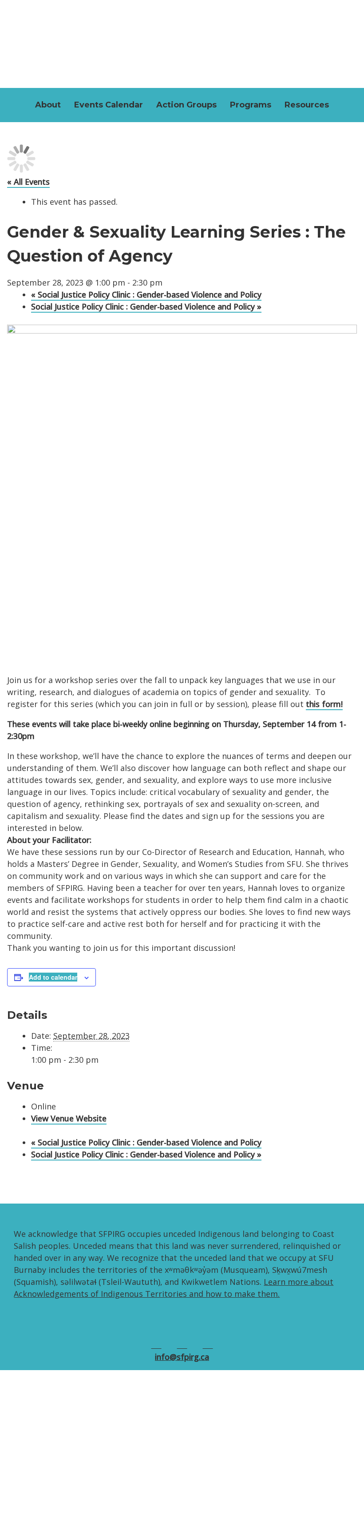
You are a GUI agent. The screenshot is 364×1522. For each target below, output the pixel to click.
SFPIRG (182, 41)
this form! (324, 704)
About (48, 105)
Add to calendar (53, 977)
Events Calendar (108, 105)
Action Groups (186, 105)
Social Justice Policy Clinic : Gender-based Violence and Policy (146, 294)
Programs (250, 105)
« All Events (28, 181)
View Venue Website (69, 1118)
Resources (307, 105)
